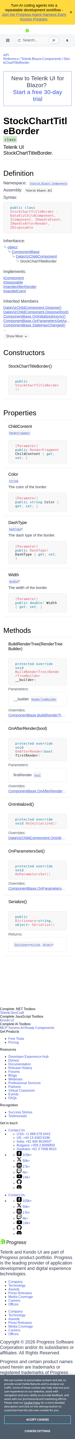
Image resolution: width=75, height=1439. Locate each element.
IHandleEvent (14, 291)
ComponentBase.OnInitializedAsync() (34, 316)
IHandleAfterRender (19, 287)
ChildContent (20, 426)
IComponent (13, 278)
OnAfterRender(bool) (27, 728)
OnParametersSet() (26, 851)
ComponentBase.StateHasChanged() (34, 325)
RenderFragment (19, 433)
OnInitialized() (21, 804)
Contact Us (16, 1130)
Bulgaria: (36, 1145)
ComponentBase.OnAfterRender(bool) (40, 791)
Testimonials (17, 1116)
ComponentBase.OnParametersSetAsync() (39, 321)
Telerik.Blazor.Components (41, 59)
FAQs (12, 1098)
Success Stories (20, 1112)
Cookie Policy (32, 1403)
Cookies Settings (37, 1431)
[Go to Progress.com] (13, 1244)
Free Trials (16, 1038)
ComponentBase (26, 252)
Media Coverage (20, 1297)
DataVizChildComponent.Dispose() (32, 308)
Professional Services (24, 1083)
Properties (19, 413)
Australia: (36, 1149)
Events (13, 1094)
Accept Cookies (37, 1419)
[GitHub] (19, 1183)
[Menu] (8, 40)
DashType (17, 522)
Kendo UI (7, 1020)
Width (13, 574)
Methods (17, 630)
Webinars (15, 1079)
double (13, 581)
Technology (16, 1285)
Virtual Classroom (21, 1090)
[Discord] (19, 1188)
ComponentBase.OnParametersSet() (39, 888)
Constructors (24, 352)
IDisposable (13, 282)
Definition (18, 173)
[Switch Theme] (67, 40)
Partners (14, 1086)
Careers (14, 1300)
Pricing (13, 1042)
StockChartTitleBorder (35, 126)
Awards (14, 1289)
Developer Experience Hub (28, 1056)
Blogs (12, 1075)
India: (34, 1141)
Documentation (19, 1064)
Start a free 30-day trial (37, 95)
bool (37, 775)
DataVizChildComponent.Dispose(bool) (36, 312)
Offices (13, 1304)
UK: (33, 1137)
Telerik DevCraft (12, 1013)
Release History (20, 1068)
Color (13, 474)
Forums (14, 1071)
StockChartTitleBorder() (30, 366)
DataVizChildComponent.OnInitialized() (41, 838)
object (13, 247)
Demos (13, 1060)
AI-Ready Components (37, 1028)
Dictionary (21, 944)
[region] (37, 1407)
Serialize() (17, 901)
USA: (33, 1134)
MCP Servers (10, 1028)
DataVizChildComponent (36, 256)
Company (15, 1282)
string (13, 480)
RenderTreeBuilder (43, 699)
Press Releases (20, 1293)
